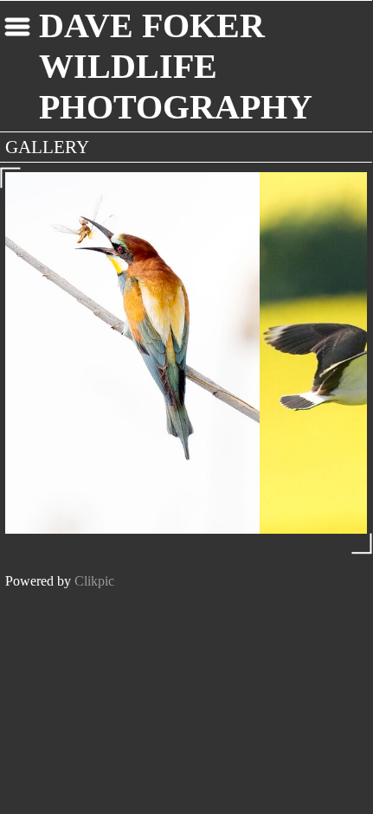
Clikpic (94, 581)
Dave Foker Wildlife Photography (175, 66)
